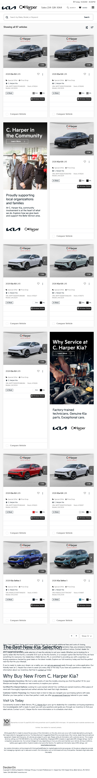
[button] (44, 51)
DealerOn (20, 770)
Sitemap (27, 770)
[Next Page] (76, 636)
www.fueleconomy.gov (48, 745)
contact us (42, 670)
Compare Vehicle (18, 114)
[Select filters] (86, 27)
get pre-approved (54, 665)
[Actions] (42, 74)
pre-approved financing (61, 695)
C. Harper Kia (40, 705)
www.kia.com (22, 772)
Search (86, 17)
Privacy (33, 770)
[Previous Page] (71, 636)
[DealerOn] (9, 767)
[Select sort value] (91, 27)
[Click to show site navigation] (93, 7)
